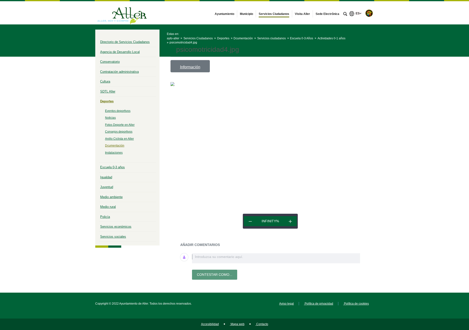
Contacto (262, 324)
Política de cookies (356, 303)
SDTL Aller (107, 91)
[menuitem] (224, 14)
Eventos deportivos (117, 111)
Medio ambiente (111, 197)
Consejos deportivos (118, 131)
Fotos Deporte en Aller (120, 125)
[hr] (250, 221)
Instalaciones (114, 152)
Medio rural (108, 207)
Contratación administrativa (119, 72)
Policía (105, 217)
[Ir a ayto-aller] (122, 13)
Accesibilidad (210, 324)
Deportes (107, 101)
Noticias (110, 117)
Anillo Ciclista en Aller (119, 138)
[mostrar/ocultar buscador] (345, 14)
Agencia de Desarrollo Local (120, 52)
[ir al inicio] (449, 301)
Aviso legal (286, 303)
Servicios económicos (115, 226)
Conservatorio (110, 62)
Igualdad (106, 177)
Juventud (106, 187)
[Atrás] (173, 49)
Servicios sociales (113, 236)
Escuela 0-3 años (112, 167)
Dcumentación (114, 145)
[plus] (290, 221)
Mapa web (237, 324)
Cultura (105, 81)
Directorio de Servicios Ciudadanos (125, 42)
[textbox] (276, 258)
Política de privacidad (318, 303)
